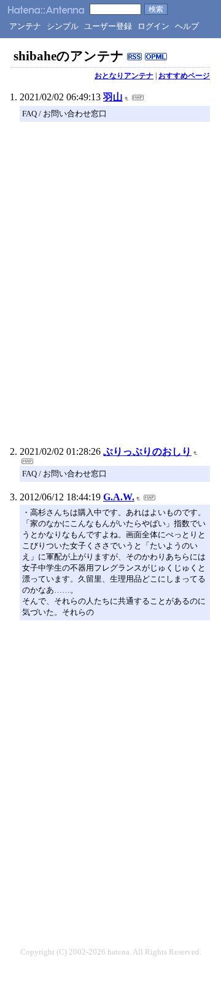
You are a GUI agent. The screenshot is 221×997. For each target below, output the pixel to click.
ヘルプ (187, 26)
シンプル (63, 26)
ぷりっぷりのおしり (147, 451)
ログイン (153, 26)
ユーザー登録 (108, 26)
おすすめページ (184, 75)
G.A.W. (118, 497)
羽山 (113, 97)
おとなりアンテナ (124, 75)
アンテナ (25, 26)
